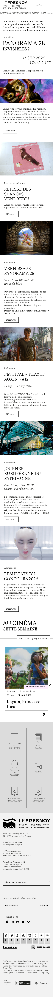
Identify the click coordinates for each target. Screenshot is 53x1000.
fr (37, 5)
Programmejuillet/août (14, 800)
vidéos (38, 772)
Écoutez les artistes (14, 772)
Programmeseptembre (38, 800)
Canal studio (38, 746)
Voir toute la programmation (33, 638)
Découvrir (10, 130)
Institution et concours (14, 745)
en (41, 5)
